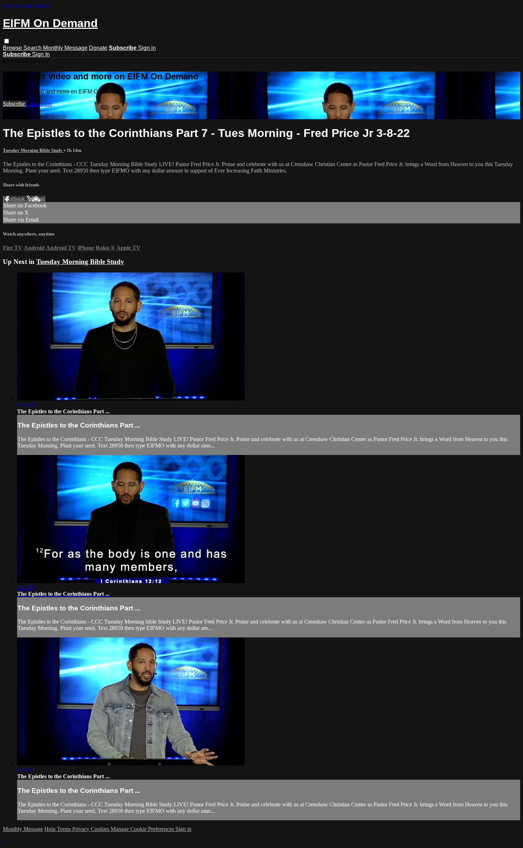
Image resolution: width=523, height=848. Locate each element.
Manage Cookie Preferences (143, 829)
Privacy (81, 829)
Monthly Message (65, 48)
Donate (98, 48)
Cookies (101, 829)
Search (33, 48)
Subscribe (14, 104)
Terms (64, 829)
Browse (13, 48)
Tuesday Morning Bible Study (33, 150)
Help (50, 829)
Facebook (14, 199)
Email (38, 199)
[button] (6, 41)
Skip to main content (26, 6)
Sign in (147, 48)
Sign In (41, 54)
